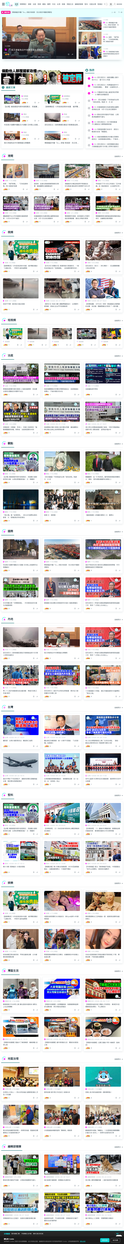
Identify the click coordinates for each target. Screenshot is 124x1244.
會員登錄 (119, 4)
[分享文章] (72, 54)
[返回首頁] (9, 4)
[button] (8, 54)
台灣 (58, 4)
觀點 (44, 4)
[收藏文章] (68, 54)
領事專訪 (23, 4)
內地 (53, 4)
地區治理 (92, 4)
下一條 (120, 12)
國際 (49, 4)
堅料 (86, 4)
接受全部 (105, 1240)
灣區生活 (70, 4)
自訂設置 (115, 1240)
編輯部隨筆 (79, 4)
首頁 (16, 4)
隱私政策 (82, 1241)
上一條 (113, 12)
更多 (117, 1234)
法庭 (34, 4)
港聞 (29, 4)
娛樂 (63, 4)
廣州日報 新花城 (38, 1234)
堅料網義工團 (15, 1234)
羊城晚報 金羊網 (26, 1234)
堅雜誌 (100, 4)
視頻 (39, 4)
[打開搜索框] (106, 4)
